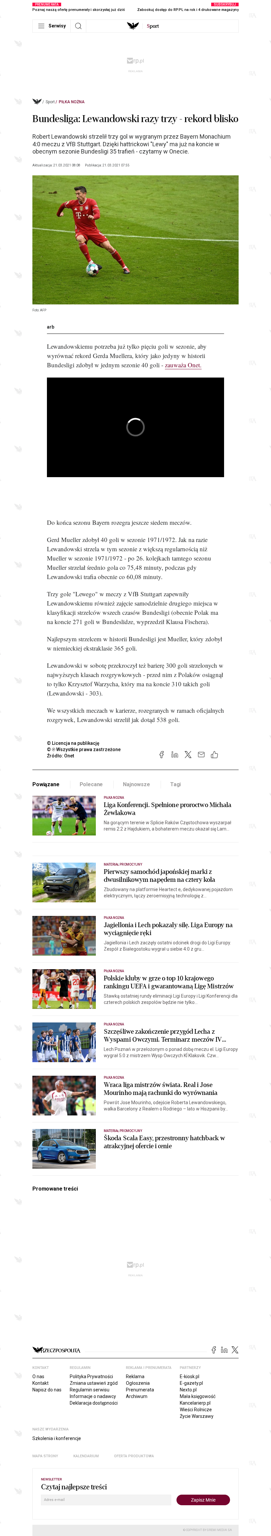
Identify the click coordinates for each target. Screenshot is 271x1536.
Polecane (91, 784)
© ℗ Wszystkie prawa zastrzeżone (84, 749)
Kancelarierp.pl (195, 1403)
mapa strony (45, 1456)
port (153, 26)
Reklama (135, 1376)
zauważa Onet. (183, 365)
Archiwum (136, 1396)
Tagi (175, 784)
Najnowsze (136, 784)
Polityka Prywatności (91, 1376)
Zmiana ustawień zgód (94, 1383)
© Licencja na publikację (73, 743)
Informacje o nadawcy (93, 1396)
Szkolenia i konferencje (56, 1438)
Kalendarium (86, 1456)
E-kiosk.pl (189, 1376)
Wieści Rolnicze (196, 1409)
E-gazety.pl (191, 1383)
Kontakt (40, 1383)
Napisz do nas (46, 1389)
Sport (50, 102)
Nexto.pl (188, 1389)
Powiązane (45, 784)
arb (50, 327)
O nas (38, 1376)
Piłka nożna (72, 102)
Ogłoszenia (138, 1383)
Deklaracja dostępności (94, 1403)
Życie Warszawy (196, 1416)
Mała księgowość (197, 1396)
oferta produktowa (134, 1456)
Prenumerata (140, 1389)
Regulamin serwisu (89, 1389)
